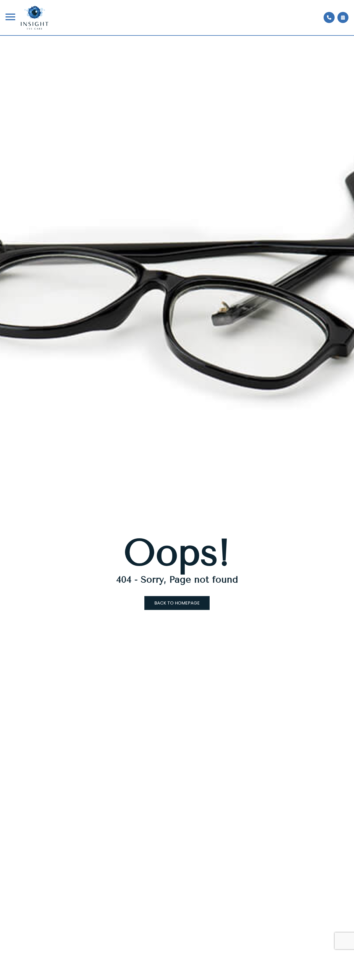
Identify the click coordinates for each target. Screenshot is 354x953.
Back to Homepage (177, 603)
